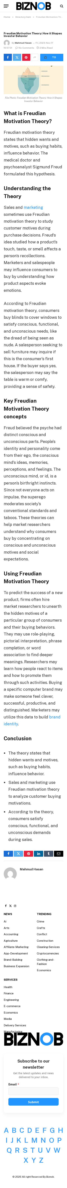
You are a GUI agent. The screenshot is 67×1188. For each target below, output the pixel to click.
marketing (33, 207)
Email (13, 1084)
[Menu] (6, 6)
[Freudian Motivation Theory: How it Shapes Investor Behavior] (33, 80)
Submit (33, 1102)
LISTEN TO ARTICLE (52, 57)
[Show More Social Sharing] (34, 57)
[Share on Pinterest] (26, 57)
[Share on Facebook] (8, 57)
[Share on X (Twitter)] (17, 57)
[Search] (61, 6)
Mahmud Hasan (23, 43)
